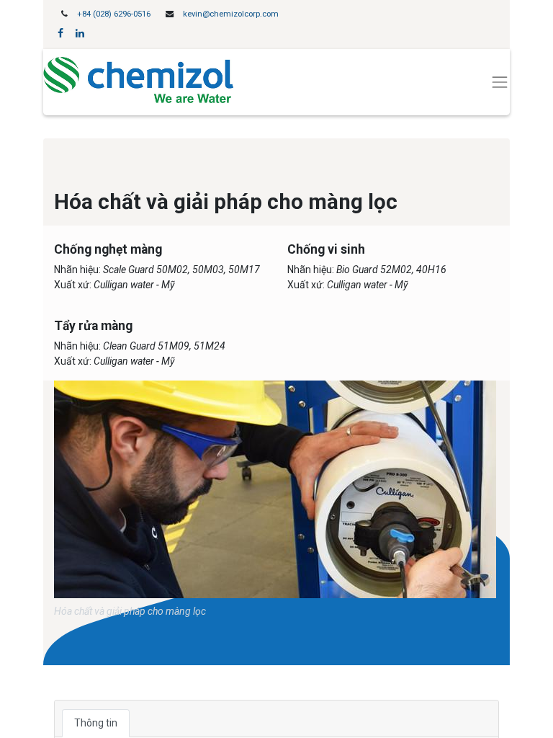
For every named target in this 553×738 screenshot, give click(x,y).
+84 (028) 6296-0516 (113, 14)
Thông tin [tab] (95, 723)
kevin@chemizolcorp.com (231, 14)
